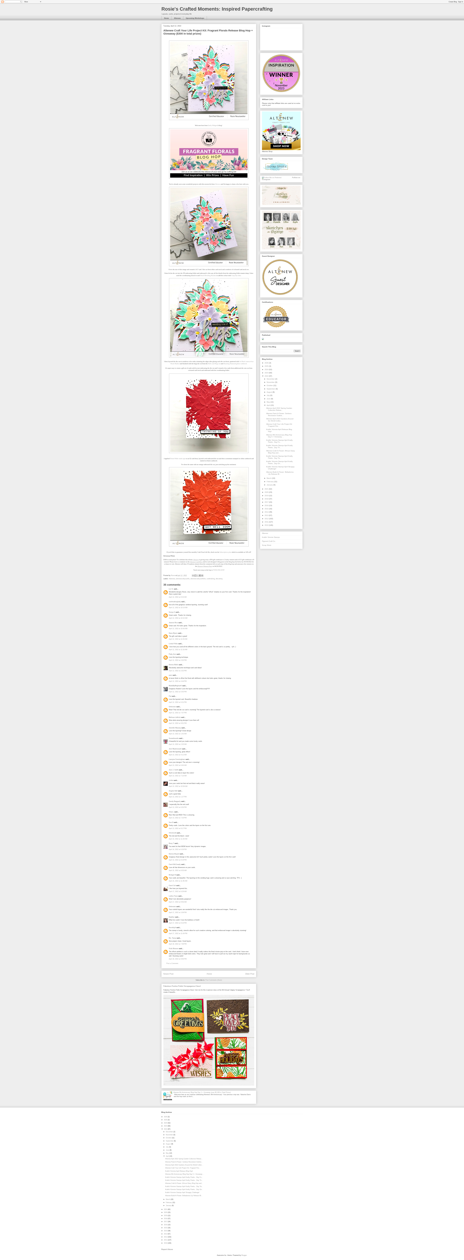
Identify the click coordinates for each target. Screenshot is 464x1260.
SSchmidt (172, 833)
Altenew (177, 18)
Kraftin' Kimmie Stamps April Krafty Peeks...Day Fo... (279, 441)
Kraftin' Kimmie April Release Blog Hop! (179, 1171)
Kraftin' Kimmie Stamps (271, 537)
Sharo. (171, 812)
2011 (267, 522)
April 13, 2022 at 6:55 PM (178, 807)
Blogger (244, 1255)
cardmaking (211, 579)
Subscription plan (225, 552)
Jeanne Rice (173, 623)
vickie (171, 780)
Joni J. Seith (173, 770)
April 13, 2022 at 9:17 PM (178, 828)
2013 (267, 515)
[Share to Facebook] (200, 575)
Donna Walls (173, 665)
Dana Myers (173, 633)
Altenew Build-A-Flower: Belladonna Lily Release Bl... (280, 473)
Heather (171, 917)
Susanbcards (174, 738)
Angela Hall (173, 791)
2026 (267, 363)
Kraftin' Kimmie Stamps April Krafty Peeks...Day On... (279, 462)
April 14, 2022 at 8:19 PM (178, 860)
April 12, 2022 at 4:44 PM (178, 681)
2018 (267, 499)
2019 (267, 496)
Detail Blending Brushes (208, 275)
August (269, 392)
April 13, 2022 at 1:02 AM (178, 734)
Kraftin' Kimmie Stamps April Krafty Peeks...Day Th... (279, 446)
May (268, 402)
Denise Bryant (174, 854)
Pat (170, 696)
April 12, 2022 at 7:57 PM (178, 713)
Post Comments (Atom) (213, 980)
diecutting (219, 579)
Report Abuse (167, 1249)
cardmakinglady (175, 602)
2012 (267, 519)
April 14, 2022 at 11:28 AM (178, 839)
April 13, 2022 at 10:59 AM (178, 786)
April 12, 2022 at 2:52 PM (178, 671)
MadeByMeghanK (175, 686)
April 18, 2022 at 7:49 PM (178, 944)
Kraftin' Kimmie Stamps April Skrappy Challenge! (182, 1192)
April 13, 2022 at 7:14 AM (178, 776)
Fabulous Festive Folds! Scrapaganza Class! (182, 986)
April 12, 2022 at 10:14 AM (178, 607)
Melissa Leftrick (175, 717)
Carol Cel (172, 885)
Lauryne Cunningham (177, 759)
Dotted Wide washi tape (177, 458)
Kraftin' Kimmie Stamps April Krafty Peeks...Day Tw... (279, 457)
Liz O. (171, 589)
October (270, 385)
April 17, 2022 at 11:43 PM (178, 933)
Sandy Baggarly (175, 801)
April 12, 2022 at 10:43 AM (178, 628)
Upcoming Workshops (195, 18)
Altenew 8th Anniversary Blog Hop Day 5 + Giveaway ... (279, 436)
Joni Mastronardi (175, 749)
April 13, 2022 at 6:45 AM (178, 765)
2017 (267, 502)
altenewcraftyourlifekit (198, 579)
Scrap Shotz (266, 545)
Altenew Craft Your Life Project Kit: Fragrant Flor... (279, 425)
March (269, 478)
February (270, 482)
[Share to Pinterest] (202, 575)
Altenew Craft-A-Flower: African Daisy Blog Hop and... (184, 1183)
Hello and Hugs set (214, 364)
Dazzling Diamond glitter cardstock (235, 364)
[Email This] (193, 575)
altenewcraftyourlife (182, 579)
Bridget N (172, 875)
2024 (267, 369)
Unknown (172, 707)
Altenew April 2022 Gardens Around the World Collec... (279, 420)
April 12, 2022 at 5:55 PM (178, 692)
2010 (267, 525)
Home (166, 18)
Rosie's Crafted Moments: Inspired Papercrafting (217, 9)
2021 (267, 489)
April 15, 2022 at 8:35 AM (178, 870)
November (271, 382)
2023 (267, 373)
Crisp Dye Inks (236, 275)
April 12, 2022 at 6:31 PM (178, 702)
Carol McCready (175, 864)
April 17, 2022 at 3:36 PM (178, 912)
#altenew (172, 579)
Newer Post (168, 974)
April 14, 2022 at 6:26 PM (178, 849)
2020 (267, 492)
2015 (267, 509)
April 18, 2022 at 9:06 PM (178, 959)
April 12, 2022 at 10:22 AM (178, 618)
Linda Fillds (173, 644)
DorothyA (172, 927)
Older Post (249, 974)
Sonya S (172, 612)
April (269, 405)
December (271, 379)
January (270, 485)
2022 (267, 376)
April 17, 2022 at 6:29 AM (178, 891)
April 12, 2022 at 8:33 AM (178, 597)
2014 (267, 512)
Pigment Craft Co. (269, 541)
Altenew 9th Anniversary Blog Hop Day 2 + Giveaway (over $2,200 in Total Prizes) (202, 1092)
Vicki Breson (173, 948)
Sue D (171, 822)
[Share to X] (197, 575)
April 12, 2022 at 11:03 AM (178, 639)
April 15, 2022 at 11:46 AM (178, 881)
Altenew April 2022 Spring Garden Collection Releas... (279, 409)
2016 (267, 505)
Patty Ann (172, 654)
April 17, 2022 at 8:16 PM (178, 923)
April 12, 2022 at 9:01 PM (178, 723)
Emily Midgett (213, 125)
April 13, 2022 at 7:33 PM (178, 818)
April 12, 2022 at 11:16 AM (178, 649)
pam (170, 675)
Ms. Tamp (172, 938)
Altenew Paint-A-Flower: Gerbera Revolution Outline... (278, 414)
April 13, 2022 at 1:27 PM (178, 797)
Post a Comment (172, 963)
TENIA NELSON (218, 570)
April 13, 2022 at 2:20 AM (178, 744)
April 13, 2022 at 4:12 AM (178, 755)
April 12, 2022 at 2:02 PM (178, 660)
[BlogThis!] (195, 575)
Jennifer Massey (175, 728)
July (268, 395)
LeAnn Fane (173, 896)
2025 (267, 366)
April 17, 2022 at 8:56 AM (178, 902)
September (271, 389)
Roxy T (171, 843)
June (269, 399)
